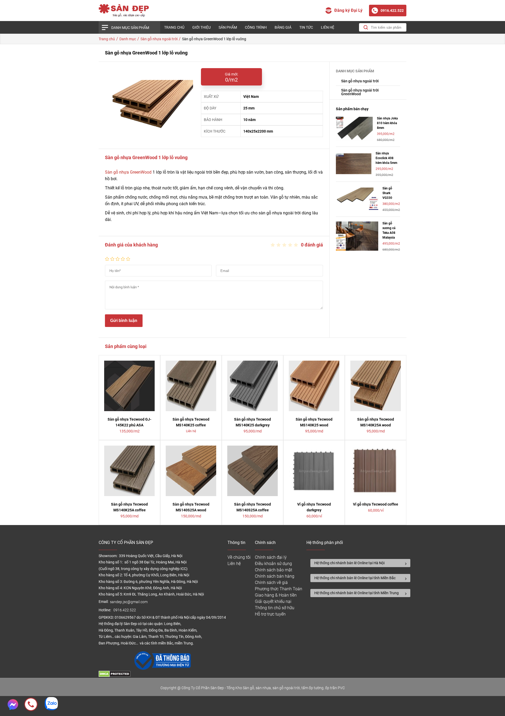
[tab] (360, 563)
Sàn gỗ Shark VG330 (387, 193)
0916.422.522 (125, 610)
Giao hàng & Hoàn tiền (276, 595)
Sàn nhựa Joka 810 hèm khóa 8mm (387, 123)
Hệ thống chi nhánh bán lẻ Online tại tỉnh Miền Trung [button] (356, 593)
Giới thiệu (201, 27)
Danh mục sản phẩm (130, 28)
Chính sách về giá (271, 582)
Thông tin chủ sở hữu (274, 607)
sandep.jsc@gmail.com (129, 602)
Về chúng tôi (239, 557)
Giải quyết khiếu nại (273, 601)
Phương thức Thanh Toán (278, 588)
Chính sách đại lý (271, 557)
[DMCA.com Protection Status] (114, 675)
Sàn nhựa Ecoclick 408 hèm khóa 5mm (386, 158)
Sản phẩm (228, 27)
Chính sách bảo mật (273, 569)
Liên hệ (327, 27)
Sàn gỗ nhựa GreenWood (128, 172)
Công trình (256, 27)
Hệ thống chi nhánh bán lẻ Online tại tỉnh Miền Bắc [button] (355, 578)
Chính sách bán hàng (274, 576)
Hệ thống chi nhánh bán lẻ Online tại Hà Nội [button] (349, 563)
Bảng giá (283, 27)
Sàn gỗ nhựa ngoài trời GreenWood (360, 92)
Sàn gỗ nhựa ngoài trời (360, 81)
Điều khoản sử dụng (273, 563)
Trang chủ (174, 27)
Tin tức (306, 27)
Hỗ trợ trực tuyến (270, 614)
